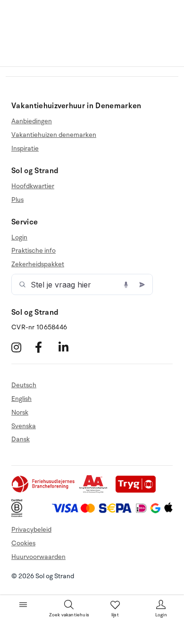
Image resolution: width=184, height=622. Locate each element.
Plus (17, 199)
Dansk (20, 439)
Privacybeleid (31, 529)
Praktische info (33, 250)
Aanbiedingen (31, 121)
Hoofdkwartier (32, 186)
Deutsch (23, 385)
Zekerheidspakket (37, 264)
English (21, 398)
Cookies (23, 543)
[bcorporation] (19, 514)
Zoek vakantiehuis (69, 615)
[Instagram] (22, 347)
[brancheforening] (43, 490)
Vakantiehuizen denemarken (53, 134)
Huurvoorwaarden (38, 556)
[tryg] (138, 490)
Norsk (19, 412)
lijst (115, 615)
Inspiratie (25, 148)
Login (19, 237)
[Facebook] (45, 347)
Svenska (23, 426)
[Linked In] (69, 347)
